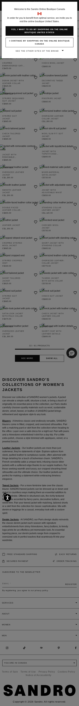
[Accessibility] (7, 497)
